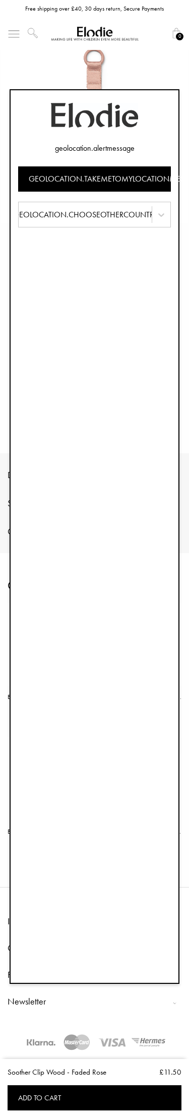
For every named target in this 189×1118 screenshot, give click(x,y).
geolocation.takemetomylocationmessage (100, 178)
